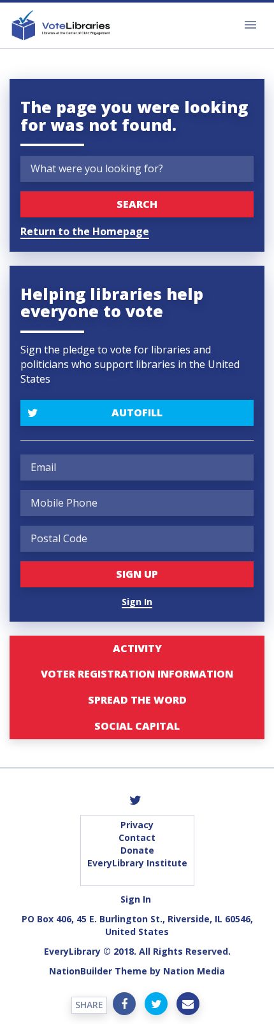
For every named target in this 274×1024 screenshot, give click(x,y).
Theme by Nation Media (170, 971)
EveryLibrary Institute (137, 863)
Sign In (137, 602)
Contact (137, 837)
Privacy (137, 825)
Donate (137, 850)
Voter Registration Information (137, 674)
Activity (137, 648)
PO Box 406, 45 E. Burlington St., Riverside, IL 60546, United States (137, 925)
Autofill (137, 413)
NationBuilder (80, 971)
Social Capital (137, 726)
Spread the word (137, 700)
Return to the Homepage (84, 231)
